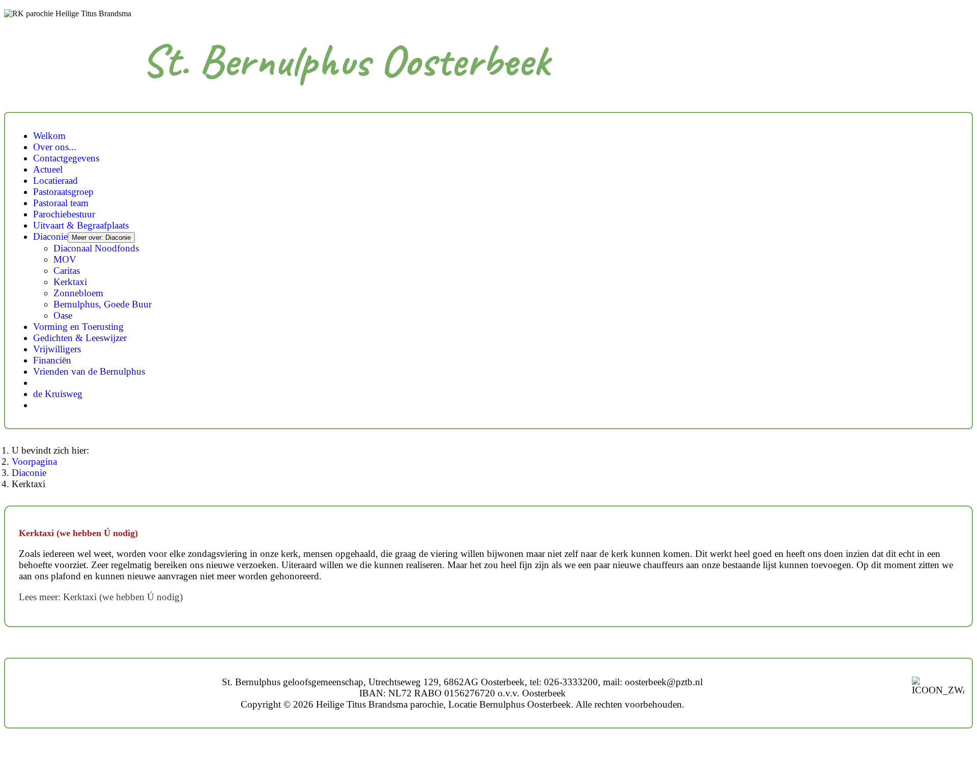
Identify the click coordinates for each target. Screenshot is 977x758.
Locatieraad (55, 180)
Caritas (66, 270)
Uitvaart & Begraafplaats (81, 225)
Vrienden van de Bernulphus (89, 371)
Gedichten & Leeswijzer (80, 337)
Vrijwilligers (57, 349)
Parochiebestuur (64, 214)
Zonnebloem (78, 293)
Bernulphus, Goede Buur (102, 304)
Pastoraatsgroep (63, 191)
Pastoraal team (61, 203)
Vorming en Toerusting (78, 326)
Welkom (49, 135)
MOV (64, 259)
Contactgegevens (66, 158)
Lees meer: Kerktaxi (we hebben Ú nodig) (101, 597)
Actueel (48, 169)
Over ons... (54, 147)
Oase (62, 315)
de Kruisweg (57, 393)
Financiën (52, 360)
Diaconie (50, 236)
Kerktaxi (70, 281)
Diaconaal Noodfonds (96, 248)
